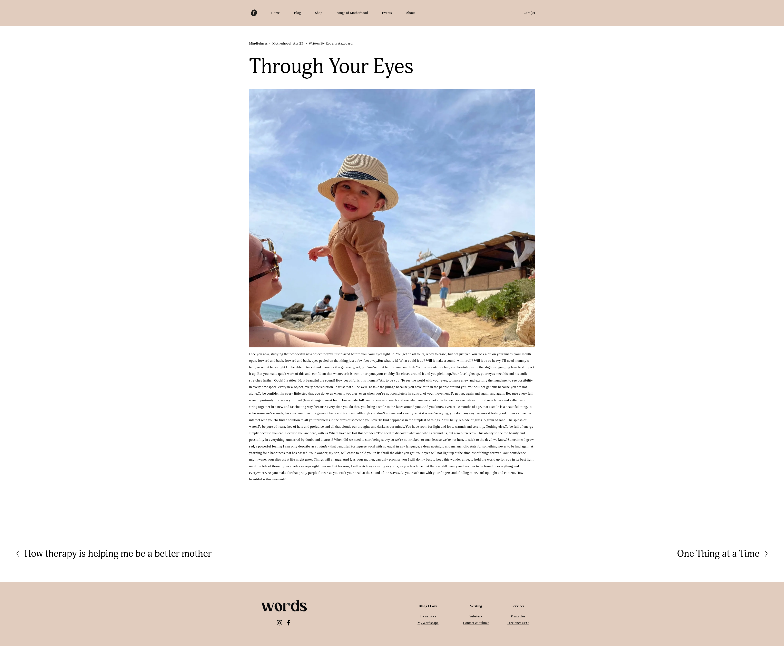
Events (387, 13)
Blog (297, 13)
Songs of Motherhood (352, 13)
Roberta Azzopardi (339, 43)
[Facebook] (288, 623)
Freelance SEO (518, 623)
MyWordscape (428, 623)
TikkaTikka (428, 616)
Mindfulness (258, 43)
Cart (529, 13)
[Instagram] (279, 623)
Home (275, 13)
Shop (318, 13)
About (410, 13)
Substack (475, 616)
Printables (518, 616)
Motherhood (281, 43)
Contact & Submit (476, 623)
